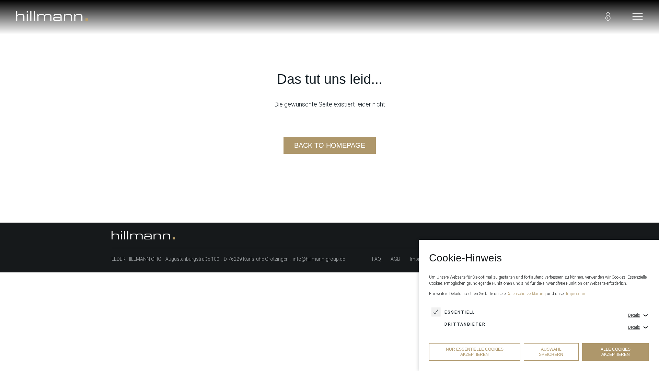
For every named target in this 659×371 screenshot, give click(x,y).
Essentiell (459, 312)
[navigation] (637, 17)
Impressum (576, 293)
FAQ (376, 259)
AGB (395, 259)
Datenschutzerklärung (526, 293)
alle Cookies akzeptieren (616, 352)
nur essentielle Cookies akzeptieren (475, 352)
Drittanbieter (465, 324)
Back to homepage (329, 145)
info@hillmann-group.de (319, 259)
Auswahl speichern (551, 352)
